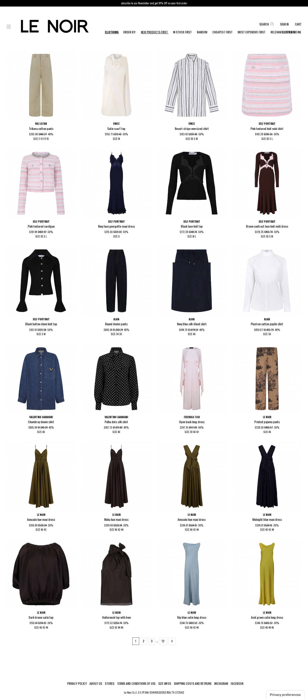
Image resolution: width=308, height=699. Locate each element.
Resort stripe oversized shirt (192, 128)
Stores (109, 683)
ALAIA (116, 319)
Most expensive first (252, 32)
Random (202, 32)
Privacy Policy (77, 683)
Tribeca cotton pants (41, 128)
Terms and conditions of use (136, 683)
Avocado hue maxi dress (41, 519)
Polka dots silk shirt (116, 421)
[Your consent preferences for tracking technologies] (285, 694)
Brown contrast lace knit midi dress (267, 226)
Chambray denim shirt (41, 421)
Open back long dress (192, 421)
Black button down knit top (41, 323)
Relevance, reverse (283, 32)
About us (96, 683)
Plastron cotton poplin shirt (267, 323)
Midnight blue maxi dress (267, 519)
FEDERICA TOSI (192, 417)
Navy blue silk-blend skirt (192, 323)
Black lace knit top (192, 226)
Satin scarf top (116, 128)
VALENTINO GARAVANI (41, 417)
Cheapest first (222, 32)
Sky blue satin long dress (191, 617)
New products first (154, 32)
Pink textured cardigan (41, 226)
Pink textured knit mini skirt (267, 128)
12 (163, 641)
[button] (8, 26)
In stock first (182, 32)
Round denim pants (116, 323)
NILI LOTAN (41, 123)
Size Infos (164, 683)
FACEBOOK (237, 683)
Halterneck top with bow (116, 617)
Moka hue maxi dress (116, 519)
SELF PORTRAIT (267, 123)
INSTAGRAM (221, 683)
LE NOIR (267, 417)
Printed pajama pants (267, 421)
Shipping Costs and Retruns (192, 683)
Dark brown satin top (41, 617)
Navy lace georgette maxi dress (116, 226)
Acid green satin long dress (267, 617)
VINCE (116, 123)
